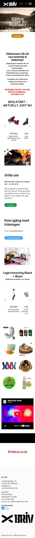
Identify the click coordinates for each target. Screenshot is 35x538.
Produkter (17, 36)
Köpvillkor (5, 492)
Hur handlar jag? (7, 499)
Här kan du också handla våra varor (14, 501)
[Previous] (5, 126)
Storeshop (22, 535)
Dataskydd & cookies (9, 497)
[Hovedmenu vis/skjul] (29, 4)
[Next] (30, 126)
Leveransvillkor (7, 494)
